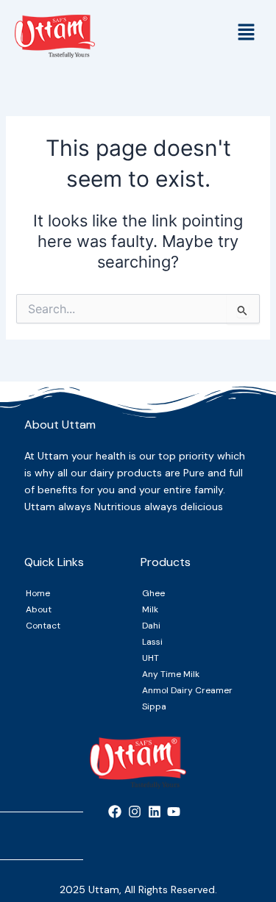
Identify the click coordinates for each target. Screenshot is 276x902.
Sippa (154, 706)
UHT (150, 658)
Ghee (153, 593)
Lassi (152, 642)
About (39, 609)
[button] (246, 33)
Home (38, 593)
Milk (150, 609)
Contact (43, 625)
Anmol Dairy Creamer (187, 690)
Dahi (151, 625)
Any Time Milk (170, 674)
